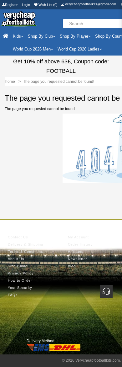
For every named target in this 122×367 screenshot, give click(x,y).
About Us (16, 259)
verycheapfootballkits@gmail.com (90, 4)
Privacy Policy (21, 273)
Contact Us (18, 237)
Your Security (20, 288)
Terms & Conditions (25, 251)
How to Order (20, 280)
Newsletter (77, 259)
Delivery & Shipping (25, 244)
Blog (72, 266)
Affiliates (76, 251)
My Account (78, 237)
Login (26, 5)
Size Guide (18, 266)
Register (11, 5)
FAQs (13, 295)
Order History (80, 244)
